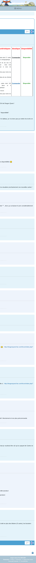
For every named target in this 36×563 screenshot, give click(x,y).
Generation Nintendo (13, 561)
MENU (19, 8)
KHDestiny (18, 559)
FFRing (12, 559)
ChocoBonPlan (24, 561)
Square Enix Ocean (28, 559)
